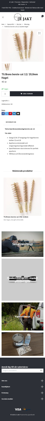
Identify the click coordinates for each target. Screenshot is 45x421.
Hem (3, 24)
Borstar (19, 24)
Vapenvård (10, 24)
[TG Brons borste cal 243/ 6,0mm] (22, 197)
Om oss (4, 381)
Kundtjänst (6, 387)
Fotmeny (5, 393)
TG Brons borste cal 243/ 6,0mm (16, 217)
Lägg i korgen (28, 93)
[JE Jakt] (23, 17)
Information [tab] (11, 122)
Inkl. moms (21, 4)
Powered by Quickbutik (27, 415)
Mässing (26, 24)
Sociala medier (7, 399)
